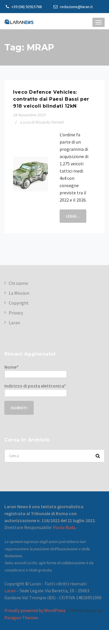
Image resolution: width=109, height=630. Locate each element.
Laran (14, 322)
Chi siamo (18, 283)
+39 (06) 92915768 (26, 6)
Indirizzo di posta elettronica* (35, 386)
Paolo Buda (64, 527)
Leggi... (73, 216)
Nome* (11, 367)
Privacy (16, 313)
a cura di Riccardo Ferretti (42, 122)
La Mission (19, 293)
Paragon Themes (21, 617)
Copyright (19, 303)
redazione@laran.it (76, 6)
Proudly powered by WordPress (35, 610)
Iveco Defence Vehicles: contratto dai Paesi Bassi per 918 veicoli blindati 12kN (51, 99)
